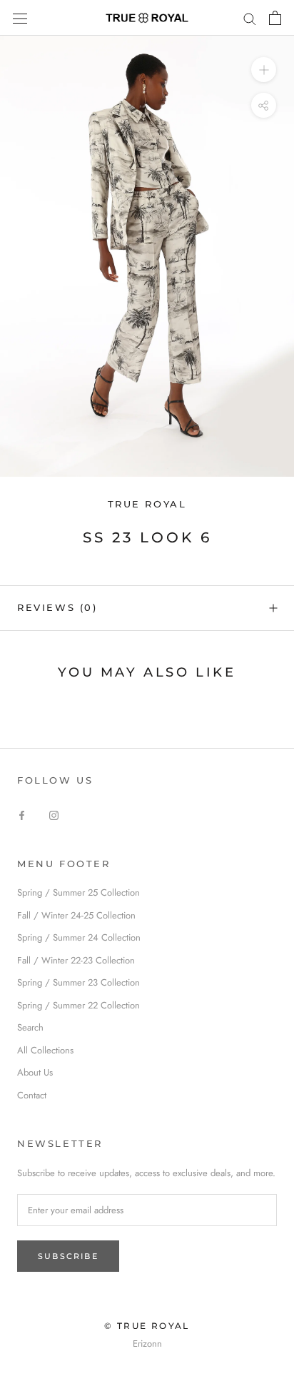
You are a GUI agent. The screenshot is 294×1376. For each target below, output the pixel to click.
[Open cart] (275, 18)
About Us (35, 1072)
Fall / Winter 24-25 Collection (76, 915)
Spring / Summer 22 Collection (78, 1005)
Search (30, 1027)
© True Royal (147, 1325)
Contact (31, 1095)
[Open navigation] (20, 17)
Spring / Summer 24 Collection (79, 937)
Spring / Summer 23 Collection (78, 982)
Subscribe (68, 1256)
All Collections (45, 1050)
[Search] (249, 18)
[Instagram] (54, 813)
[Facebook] (21, 813)
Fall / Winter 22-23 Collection (76, 960)
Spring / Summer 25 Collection (78, 892)
